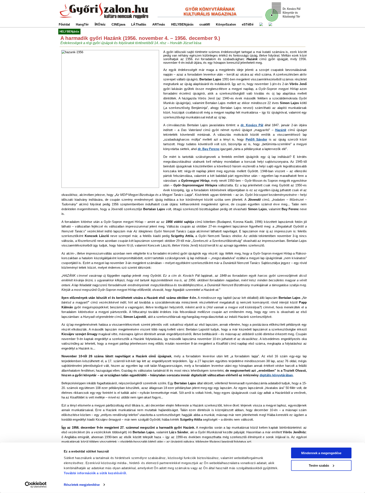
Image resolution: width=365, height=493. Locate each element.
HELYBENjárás (182, 24)
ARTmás (158, 24)
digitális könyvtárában (276, 375)
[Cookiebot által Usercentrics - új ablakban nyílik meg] (35, 485)
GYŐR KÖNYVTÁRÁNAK (210, 9)
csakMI (204, 24)
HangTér (82, 24)
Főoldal (64, 24)
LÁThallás (138, 24)
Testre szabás (319, 465)
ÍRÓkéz (100, 24)
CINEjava (118, 24)
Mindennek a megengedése (321, 453)
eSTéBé (247, 24)
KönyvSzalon (226, 24)
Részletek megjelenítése (82, 484)
